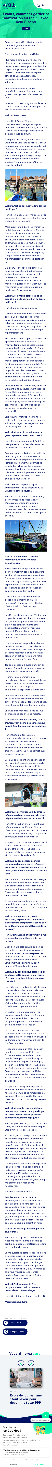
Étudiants (26, 28)
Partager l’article (16, 1332)
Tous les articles (16, 1323)
